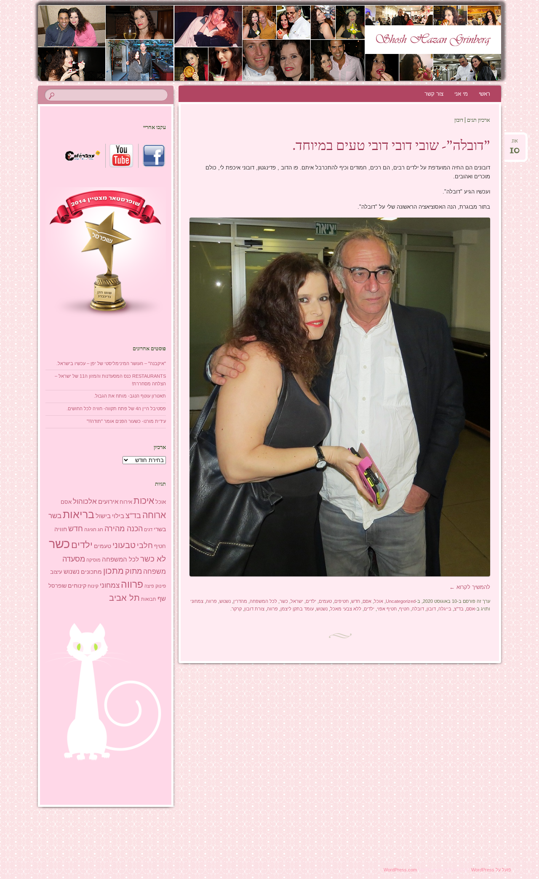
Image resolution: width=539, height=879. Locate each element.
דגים (148, 529)
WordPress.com (400, 869)
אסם (367, 601)
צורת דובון (254, 608)
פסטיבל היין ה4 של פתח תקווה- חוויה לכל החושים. (116, 408)
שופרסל (57, 586)
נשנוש (225, 601)
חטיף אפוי (387, 608)
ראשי (484, 94)
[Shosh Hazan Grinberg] (285, 43)
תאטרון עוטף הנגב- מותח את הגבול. (130, 395)
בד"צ (459, 608)
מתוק (133, 571)
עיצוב (56, 572)
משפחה (154, 571)
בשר (54, 515)
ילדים (311, 601)
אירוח (126, 502)
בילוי (118, 516)
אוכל (378, 601)
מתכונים (91, 571)
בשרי (160, 529)
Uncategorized (401, 601)
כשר (284, 601)
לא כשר (153, 558)
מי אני (461, 94)
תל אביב (124, 597)
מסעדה (73, 558)
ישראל (297, 601)
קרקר (237, 608)
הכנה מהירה (123, 528)
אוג (515, 143)
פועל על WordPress (491, 869)
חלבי (145, 545)
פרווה (211, 601)
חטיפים (341, 601)
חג (100, 529)
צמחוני (196, 601)
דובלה (418, 608)
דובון (431, 608)
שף (161, 598)
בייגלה (444, 608)
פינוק (160, 586)
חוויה (60, 529)
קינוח (93, 586)
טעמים (325, 601)
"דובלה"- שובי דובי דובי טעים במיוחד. (391, 147)
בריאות (78, 514)
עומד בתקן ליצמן (297, 608)
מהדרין (240, 601)
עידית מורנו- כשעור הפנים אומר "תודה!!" (126, 421)
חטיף (404, 608)
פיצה (149, 586)
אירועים (108, 501)
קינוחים (77, 585)
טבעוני (124, 545)
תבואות (148, 599)
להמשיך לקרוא (469, 587)
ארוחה (154, 515)
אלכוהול (85, 501)
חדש (355, 601)
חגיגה (90, 529)
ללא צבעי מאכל (345, 608)
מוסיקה (93, 559)
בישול (103, 516)
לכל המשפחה (263, 601)
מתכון (113, 570)
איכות (143, 500)
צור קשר (433, 94)
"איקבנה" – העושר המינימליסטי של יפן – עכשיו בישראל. (111, 363)
